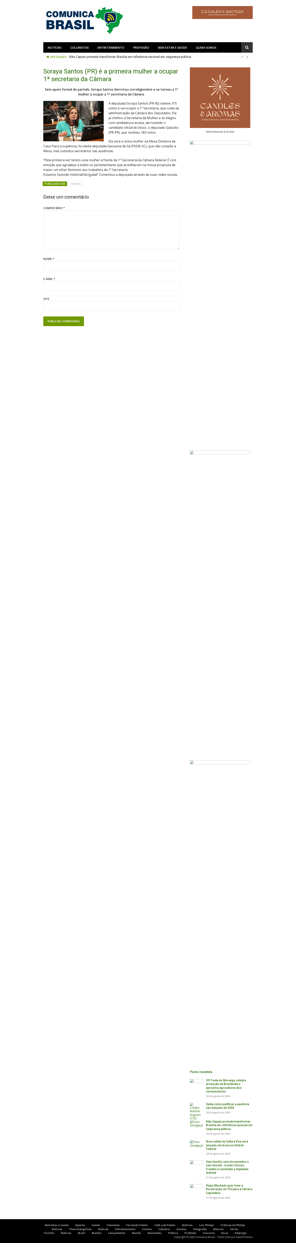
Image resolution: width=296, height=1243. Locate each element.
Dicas (224, 1233)
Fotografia (200, 1229)
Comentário (54, 208)
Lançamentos (116, 1233)
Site (46, 299)
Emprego (240, 1233)
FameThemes (244, 1237)
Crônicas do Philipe (232, 1225)
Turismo (48, 1233)
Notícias (54, 47)
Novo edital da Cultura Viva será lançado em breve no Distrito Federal (227, 1145)
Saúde (96, 1225)
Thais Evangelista (80, 1229)
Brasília (96, 1233)
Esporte (80, 1225)
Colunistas (79, 47)
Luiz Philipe (206, 1225)
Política (173, 1233)
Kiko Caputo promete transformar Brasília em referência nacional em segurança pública (130, 57)
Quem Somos (206, 47)
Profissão (141, 47)
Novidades (154, 1233)
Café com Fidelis (164, 1225)
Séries (234, 1229)
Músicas (218, 1229)
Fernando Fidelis (137, 1225)
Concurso (209, 1233)
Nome (48, 259)
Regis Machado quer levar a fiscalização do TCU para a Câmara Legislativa (229, 1189)
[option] (159, 57)
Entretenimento (110, 47)
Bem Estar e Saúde (172, 47)
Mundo (136, 1233)
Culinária (164, 1229)
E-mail (49, 279)
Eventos (181, 1229)
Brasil (81, 1233)
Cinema (147, 1229)
